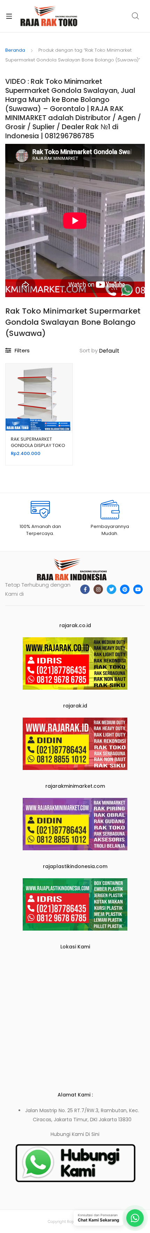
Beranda (15, 50)
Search (136, 16)
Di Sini (92, 1134)
